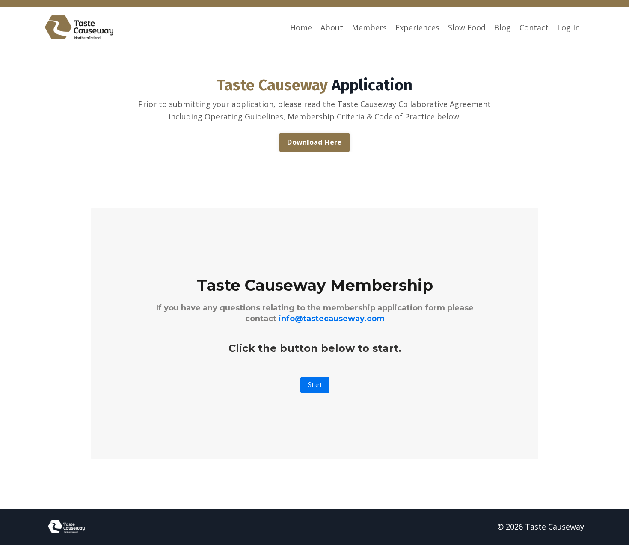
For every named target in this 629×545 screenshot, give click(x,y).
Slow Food (467, 27)
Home (301, 27)
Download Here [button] (314, 142)
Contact (534, 27)
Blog (502, 27)
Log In (568, 27)
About (331, 27)
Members (369, 27)
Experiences (417, 27)
